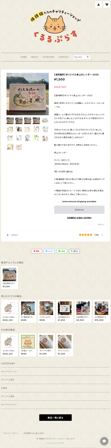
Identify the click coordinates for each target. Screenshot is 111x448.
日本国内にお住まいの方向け (79, 218)
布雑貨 (4, 388)
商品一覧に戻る (55, 417)
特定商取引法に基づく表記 (34, 433)
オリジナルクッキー (9, 404)
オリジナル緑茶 (7, 380)
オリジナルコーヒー (9, 371)
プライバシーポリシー (11, 433)
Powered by (52, 443)
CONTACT (63, 57)
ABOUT (35, 57)
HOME (24, 57)
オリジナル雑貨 (7, 396)
